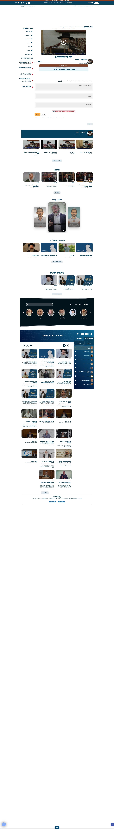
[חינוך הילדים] (67, 148)
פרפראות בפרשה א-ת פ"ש (49, 358)
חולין (70, 419)
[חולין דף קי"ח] (64, 417)
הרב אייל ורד (34, 386)
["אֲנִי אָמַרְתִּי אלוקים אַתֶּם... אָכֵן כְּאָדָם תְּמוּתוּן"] (25, 80)
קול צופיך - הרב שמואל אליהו (48, 378)
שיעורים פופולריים (57, 240)
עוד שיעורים (45, 492)
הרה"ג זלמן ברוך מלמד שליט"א (48, 466)
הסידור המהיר (89, 257)
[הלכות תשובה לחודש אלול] (84, 148)
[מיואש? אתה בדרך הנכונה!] (84, 283)
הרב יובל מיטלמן (68, 406)
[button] (112, 825)
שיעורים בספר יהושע (67, 459)
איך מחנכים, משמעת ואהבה (69, 149)
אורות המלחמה (51, 459)
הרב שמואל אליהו (36, 257)
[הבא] (81, 217)
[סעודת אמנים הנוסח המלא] (84, 251)
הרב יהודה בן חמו (71, 289)
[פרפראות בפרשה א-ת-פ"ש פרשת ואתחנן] (25, 87)
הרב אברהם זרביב (33, 365)
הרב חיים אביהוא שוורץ (33, 426)
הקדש (22, 6)
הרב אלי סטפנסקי (68, 422)
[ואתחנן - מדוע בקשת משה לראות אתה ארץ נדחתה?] (25, 63)
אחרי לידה (72, 253)
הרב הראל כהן (51, 445)
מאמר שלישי (34, 419)
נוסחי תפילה (54, 253)
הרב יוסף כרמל (28, 81)
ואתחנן (90, 124)
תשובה (90, 149)
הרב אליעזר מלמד (53, 289)
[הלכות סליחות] (31, 251)
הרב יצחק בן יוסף (28, 74)
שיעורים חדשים (57, 273)
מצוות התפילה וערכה (52, 149)
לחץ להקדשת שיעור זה (63, 65)
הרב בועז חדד (68, 385)
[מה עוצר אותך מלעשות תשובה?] (67, 283)
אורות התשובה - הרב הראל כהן (48, 439)
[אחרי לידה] (67, 251)
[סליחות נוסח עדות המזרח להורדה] (49, 251)
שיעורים (89, 339)
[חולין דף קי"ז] (29, 437)
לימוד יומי (97, 6)
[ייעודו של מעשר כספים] (49, 283)
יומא (70, 439)
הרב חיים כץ (69, 446)
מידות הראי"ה (68, 480)
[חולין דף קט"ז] (29, 457)
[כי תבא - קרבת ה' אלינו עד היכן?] (46, 417)
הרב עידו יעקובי (68, 465)
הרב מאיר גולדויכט (27, 63)
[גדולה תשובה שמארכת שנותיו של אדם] (31, 149)
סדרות (78, 339)
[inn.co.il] (29, 3)
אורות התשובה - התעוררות (87, 285)
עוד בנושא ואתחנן (27, 58)
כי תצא (52, 480)
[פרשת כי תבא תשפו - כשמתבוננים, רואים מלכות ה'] (46, 378)
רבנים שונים (28, 88)
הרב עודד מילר (71, 257)
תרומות (46, 3)
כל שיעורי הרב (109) (57, 160)
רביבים (55, 285)
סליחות (37, 253)
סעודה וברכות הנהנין (88, 253)
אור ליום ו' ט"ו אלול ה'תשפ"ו (87, 6)
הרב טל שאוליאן (89, 289)
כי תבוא (52, 419)
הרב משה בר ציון (68, 487)
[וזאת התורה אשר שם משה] (67, 180)
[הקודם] (32, 217)
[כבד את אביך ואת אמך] (49, 180)
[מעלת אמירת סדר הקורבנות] (49, 148)
